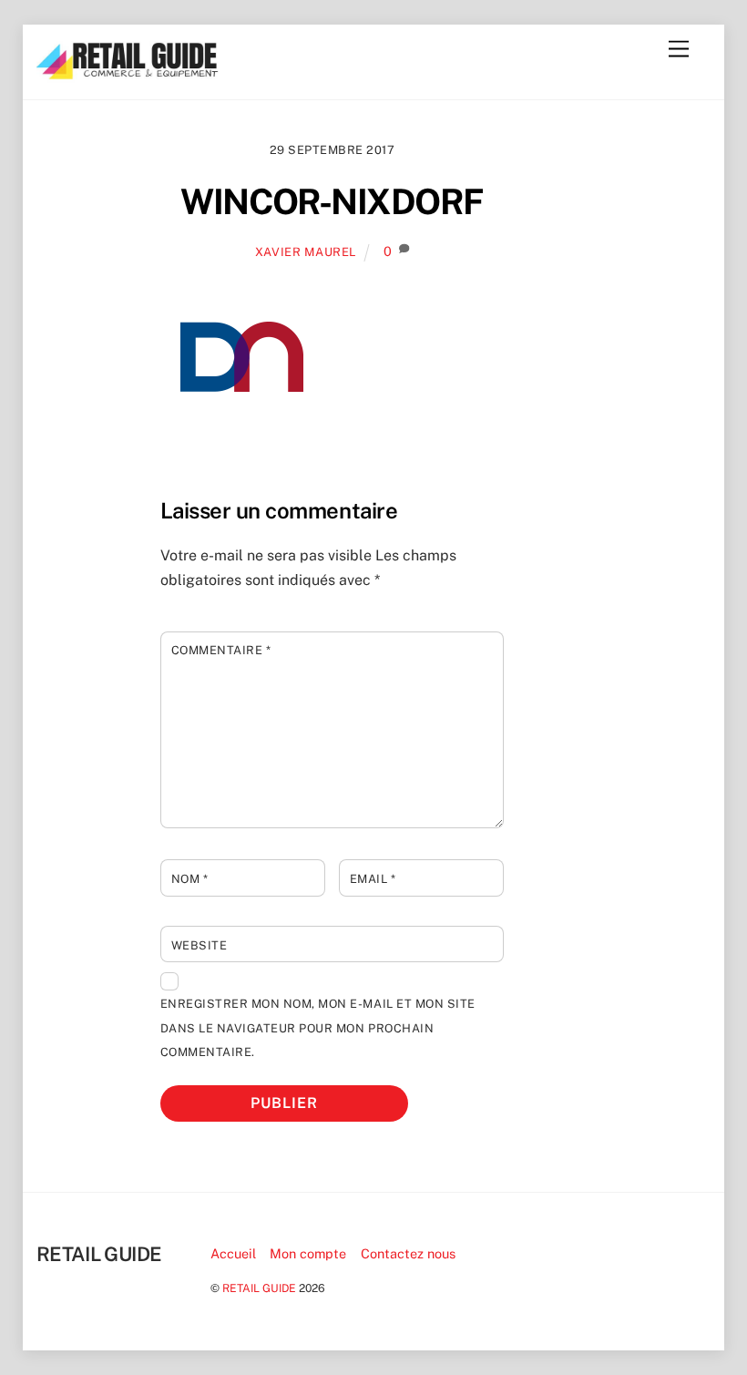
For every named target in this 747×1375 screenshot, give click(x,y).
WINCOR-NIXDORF (332, 201)
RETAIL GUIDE (259, 1288)
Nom (190, 879)
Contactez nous (408, 1253)
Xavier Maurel (305, 252)
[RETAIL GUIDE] (127, 74)
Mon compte (308, 1253)
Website (199, 945)
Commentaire (221, 650)
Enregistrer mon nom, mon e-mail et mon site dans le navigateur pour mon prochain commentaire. (318, 1028)
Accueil (233, 1253)
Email (373, 879)
